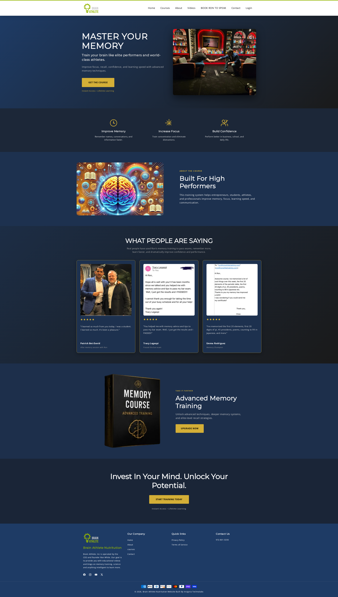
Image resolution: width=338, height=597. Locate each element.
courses (131, 549)
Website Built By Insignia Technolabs (185, 591)
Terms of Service (180, 544)
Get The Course (98, 82)
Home (130, 540)
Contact (131, 554)
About (130, 544)
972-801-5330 (222, 540)
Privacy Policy (178, 540)
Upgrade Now (189, 428)
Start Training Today (169, 499)
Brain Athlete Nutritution (155, 591)
